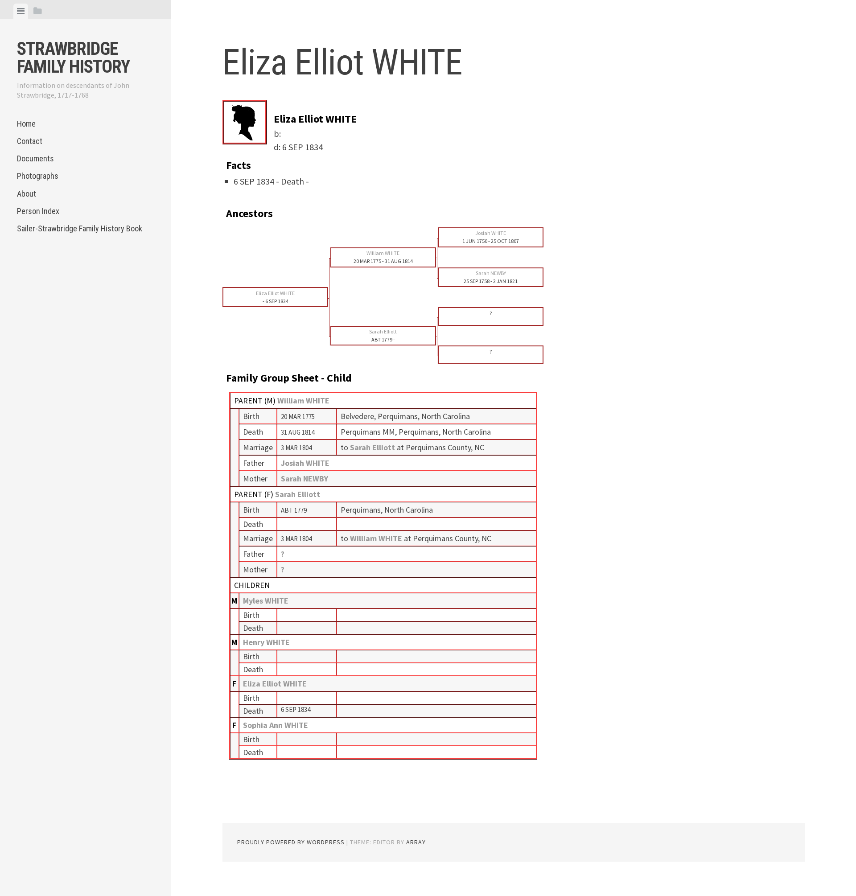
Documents (35, 158)
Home (26, 123)
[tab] (20, 11)
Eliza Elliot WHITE (275, 683)
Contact (29, 141)
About (26, 193)
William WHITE (303, 400)
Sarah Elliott (297, 494)
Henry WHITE (266, 642)
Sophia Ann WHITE (275, 725)
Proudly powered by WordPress (291, 842)
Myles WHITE (265, 601)
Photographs (37, 176)
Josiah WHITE (305, 463)
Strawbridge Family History (73, 57)
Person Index (38, 211)
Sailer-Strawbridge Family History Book (79, 228)
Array (416, 842)
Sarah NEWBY (304, 478)
